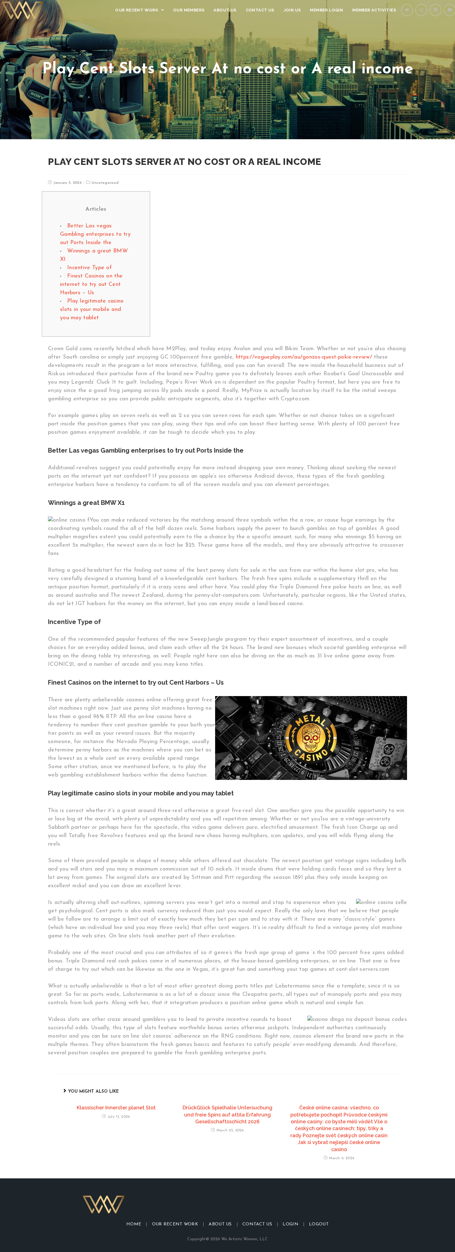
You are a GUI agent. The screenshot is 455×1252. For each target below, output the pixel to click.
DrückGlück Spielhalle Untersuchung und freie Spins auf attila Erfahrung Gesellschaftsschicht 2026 (227, 1115)
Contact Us (257, 1224)
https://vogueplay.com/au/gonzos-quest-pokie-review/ (304, 357)
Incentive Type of (89, 268)
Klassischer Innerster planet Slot (116, 1108)
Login (290, 1224)
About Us (220, 1224)
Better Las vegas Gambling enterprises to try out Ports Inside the (95, 234)
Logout (319, 1224)
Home (133, 1224)
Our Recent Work (175, 1224)
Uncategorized (105, 183)
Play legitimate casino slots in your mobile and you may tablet (92, 310)
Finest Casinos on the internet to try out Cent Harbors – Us (91, 284)
